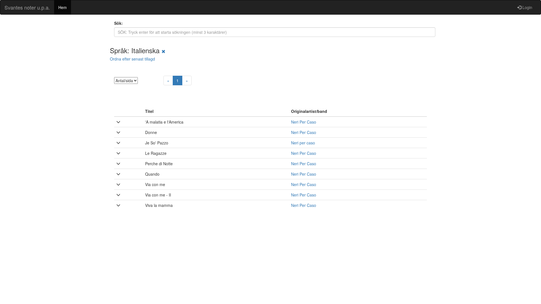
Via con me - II (158, 195)
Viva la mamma (159, 205)
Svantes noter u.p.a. (27, 7)
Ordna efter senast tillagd (132, 59)
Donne (151, 132)
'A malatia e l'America (164, 122)
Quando (152, 174)
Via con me (155, 184)
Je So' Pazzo (156, 143)
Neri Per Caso (303, 122)
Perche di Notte (159, 163)
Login (526, 7)
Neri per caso (303, 143)
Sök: (118, 23)
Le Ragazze (156, 153)
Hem (62, 7)
